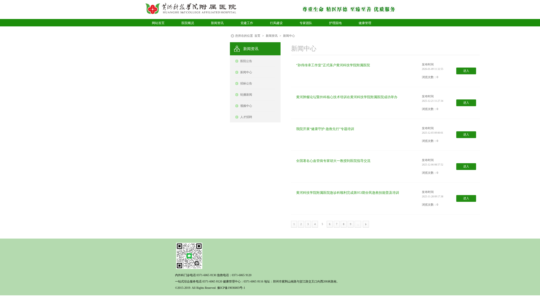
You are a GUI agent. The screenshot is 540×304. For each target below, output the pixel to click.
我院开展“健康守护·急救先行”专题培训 (325, 129)
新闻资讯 (217, 23)
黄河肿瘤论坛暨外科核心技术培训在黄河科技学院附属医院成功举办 (346, 97)
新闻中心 (289, 35)
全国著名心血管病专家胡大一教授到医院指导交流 (333, 161)
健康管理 (365, 23)
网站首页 (158, 23)
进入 (466, 70)
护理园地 (335, 23)
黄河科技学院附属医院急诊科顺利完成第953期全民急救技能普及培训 (347, 192)
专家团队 (306, 23)
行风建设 (276, 23)
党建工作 (246, 23)
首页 (257, 35)
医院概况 (187, 23)
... (358, 224)
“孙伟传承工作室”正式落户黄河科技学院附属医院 (333, 65)
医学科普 (158, 30)
